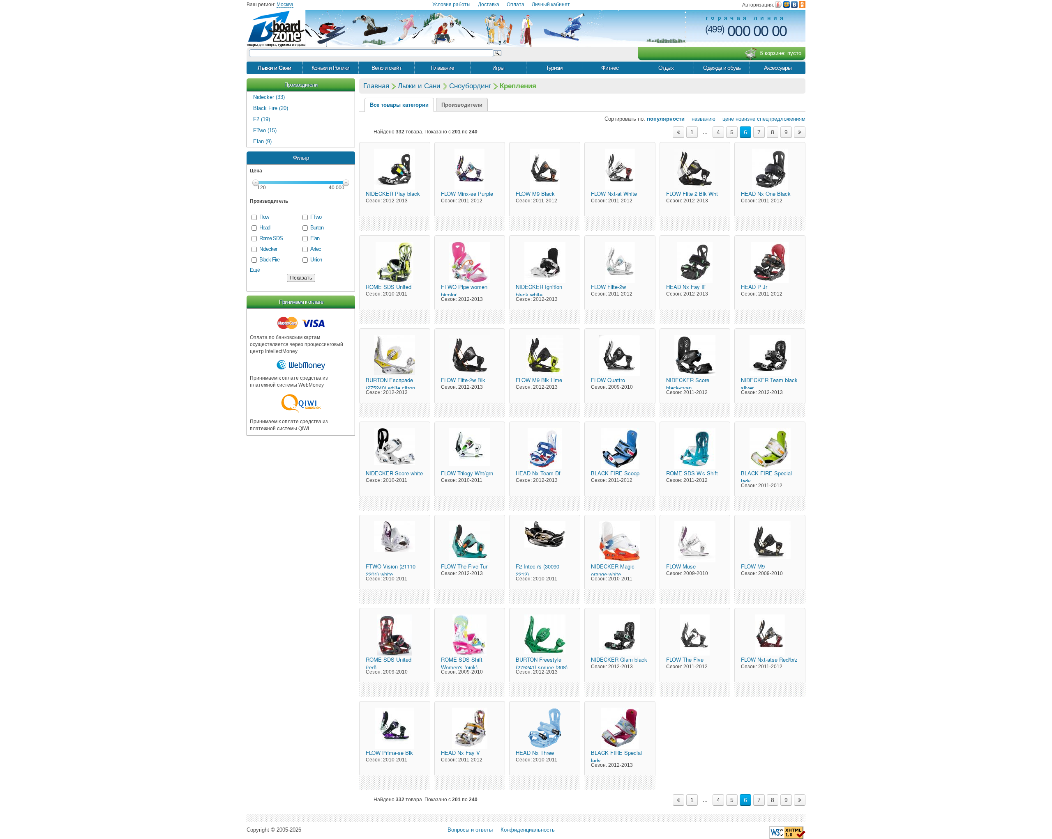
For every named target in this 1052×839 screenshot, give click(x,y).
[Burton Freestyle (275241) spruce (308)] (545, 635)
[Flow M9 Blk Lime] (545, 355)
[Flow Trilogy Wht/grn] (470, 448)
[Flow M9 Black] (545, 169)
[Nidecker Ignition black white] (545, 262)
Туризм (554, 67)
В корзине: (780, 53)
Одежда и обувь (722, 67)
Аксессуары (777, 67)
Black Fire (269, 260)
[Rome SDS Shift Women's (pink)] (470, 635)
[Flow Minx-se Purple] (470, 169)
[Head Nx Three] (545, 728)
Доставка (488, 4)
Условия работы (451, 4)
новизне (745, 119)
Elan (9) (262, 141)
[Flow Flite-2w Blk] (470, 355)
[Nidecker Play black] (395, 169)
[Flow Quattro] (620, 355)
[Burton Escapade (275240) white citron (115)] (395, 355)
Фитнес (609, 67)
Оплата (515, 4)
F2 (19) (261, 119)
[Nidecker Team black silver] (770, 355)
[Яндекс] (778, 4)
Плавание (442, 67)
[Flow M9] (770, 542)
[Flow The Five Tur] (470, 542)
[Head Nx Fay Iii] (695, 262)
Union (316, 260)
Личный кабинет (551, 4)
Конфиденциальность (528, 830)
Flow (264, 217)
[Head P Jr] (770, 262)
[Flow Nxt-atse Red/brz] (770, 635)
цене (725, 119)
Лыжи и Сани (274, 67)
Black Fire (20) (270, 108)
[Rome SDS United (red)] (395, 635)
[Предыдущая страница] (678, 132)
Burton (316, 228)
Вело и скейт (386, 67)
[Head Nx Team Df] (545, 448)
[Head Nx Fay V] (470, 728)
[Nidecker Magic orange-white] (620, 542)
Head (264, 228)
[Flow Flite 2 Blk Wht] (695, 169)
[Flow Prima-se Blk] (395, 728)
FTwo (315, 217)
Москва (285, 4)
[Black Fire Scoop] (620, 448)
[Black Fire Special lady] (770, 448)
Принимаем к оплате (301, 302)
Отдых (666, 67)
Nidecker (268, 249)
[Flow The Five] (695, 635)
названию (700, 119)
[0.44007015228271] (787, 832)
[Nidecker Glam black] (620, 635)
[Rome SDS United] (395, 262)
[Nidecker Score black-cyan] (695, 355)
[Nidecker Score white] (395, 448)
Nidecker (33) (269, 97)
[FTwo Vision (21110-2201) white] (395, 542)
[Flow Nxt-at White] (620, 169)
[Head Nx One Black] (770, 169)
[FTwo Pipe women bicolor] (470, 262)
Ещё (255, 270)
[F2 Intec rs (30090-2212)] (545, 542)
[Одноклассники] (802, 4)
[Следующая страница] (799, 132)
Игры (498, 67)
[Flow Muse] (695, 542)
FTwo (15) (265, 130)
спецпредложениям (781, 119)
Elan (314, 238)
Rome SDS (271, 238)
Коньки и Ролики (330, 67)
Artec (315, 249)
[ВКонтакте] (794, 4)
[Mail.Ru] (786, 4)
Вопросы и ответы (470, 830)
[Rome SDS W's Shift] (695, 448)
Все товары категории (399, 105)
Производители (300, 85)
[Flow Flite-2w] (620, 262)
